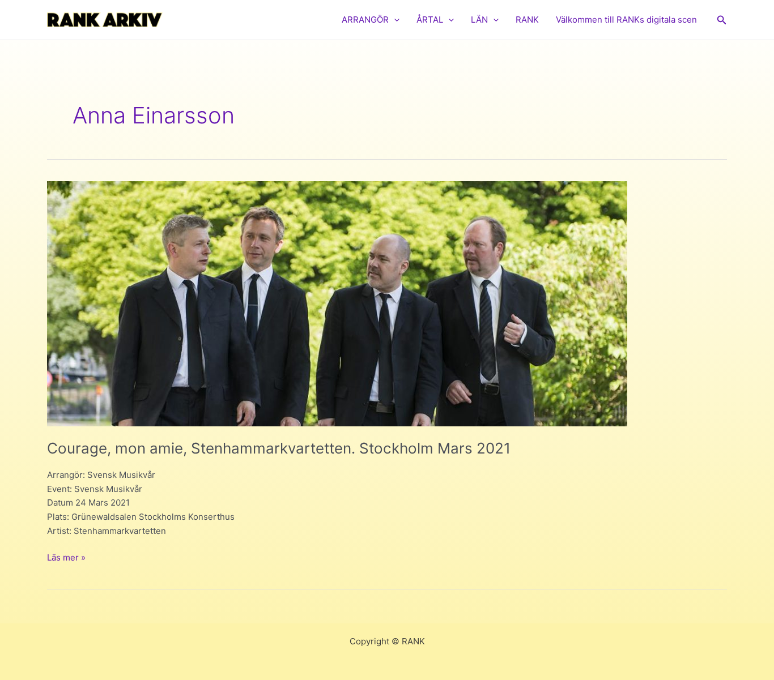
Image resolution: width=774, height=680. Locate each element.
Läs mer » (66, 558)
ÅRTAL (429, 19)
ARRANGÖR (365, 19)
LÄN (479, 19)
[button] (394, 20)
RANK (527, 19)
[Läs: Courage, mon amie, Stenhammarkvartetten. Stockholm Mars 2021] (337, 302)
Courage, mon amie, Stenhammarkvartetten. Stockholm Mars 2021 (279, 448)
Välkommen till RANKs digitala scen (626, 19)
